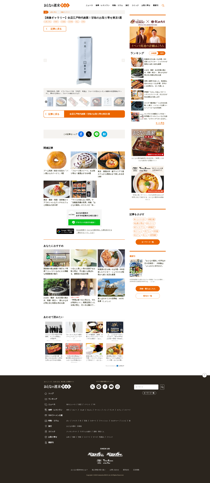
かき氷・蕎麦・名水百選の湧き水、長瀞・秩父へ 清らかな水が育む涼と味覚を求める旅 (56, 300)
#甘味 (83, 21)
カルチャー (115, 421)
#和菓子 (56, 21)
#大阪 (156, 231)
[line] (99, 386)
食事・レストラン (103, 5)
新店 (79, 404)
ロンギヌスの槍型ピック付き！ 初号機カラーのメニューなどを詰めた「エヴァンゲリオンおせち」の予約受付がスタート (155, 116)
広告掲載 (136, 470)
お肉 (67, 437)
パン (105, 410)
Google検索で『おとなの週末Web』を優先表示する (94, 230)
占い (67, 421)
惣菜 (79, 437)
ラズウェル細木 (85, 431)
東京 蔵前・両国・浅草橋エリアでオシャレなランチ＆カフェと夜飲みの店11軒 (56, 202)
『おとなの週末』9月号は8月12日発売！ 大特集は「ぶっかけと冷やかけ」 (154, 263)
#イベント (138, 231)
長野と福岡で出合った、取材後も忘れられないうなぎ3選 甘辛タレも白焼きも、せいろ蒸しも (155, 83)
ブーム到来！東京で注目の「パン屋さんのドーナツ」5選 (56, 172)
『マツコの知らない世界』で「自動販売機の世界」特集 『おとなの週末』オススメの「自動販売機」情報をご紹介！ (83, 202)
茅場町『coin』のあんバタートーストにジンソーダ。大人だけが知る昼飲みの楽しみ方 (155, 94)
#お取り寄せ (47, 21)
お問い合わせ (114, 470)
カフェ (119, 410)
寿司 (67, 410)
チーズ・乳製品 (98, 437)
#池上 (77, 21)
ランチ (111, 410)
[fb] (105, 386)
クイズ (74, 421)
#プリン (148, 231)
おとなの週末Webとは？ (79, 470)
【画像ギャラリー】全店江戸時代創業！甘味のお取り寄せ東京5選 (83, 17)
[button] (45, 60)
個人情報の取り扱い (99, 470)
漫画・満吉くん (99, 431)
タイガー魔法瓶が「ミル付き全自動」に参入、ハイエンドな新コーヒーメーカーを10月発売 (155, 105)
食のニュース (71, 404)
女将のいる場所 (75, 297)
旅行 (127, 5)
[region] (84, 70)
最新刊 (155, 5)
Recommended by (111, 366)
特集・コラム (117, 5)
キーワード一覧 (149, 393)
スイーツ (127, 410)
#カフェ (137, 235)
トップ (51, 393)
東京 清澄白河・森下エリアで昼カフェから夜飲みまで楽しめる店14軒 (111, 174)
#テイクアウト (140, 227)
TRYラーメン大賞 (55, 415)
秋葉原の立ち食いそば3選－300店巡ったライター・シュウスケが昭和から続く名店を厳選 (111, 272)
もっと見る (160, 123)
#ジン (145, 235)
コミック (135, 5)
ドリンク (110, 437)
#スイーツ (150, 223)
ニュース (89, 5)
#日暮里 (63, 21)
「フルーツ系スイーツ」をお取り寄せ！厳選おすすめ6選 (83, 172)
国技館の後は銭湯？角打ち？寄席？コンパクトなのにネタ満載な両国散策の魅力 (56, 271)
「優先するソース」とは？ (85, 232)
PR (94, 404)
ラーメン (98, 410)
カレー (74, 410)
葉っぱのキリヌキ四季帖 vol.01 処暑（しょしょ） (111, 300)
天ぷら (89, 410)
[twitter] (93, 386)
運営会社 (126, 470)
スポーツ (93, 421)
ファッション (103, 421)
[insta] (117, 386)
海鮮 (73, 437)
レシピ (124, 421)
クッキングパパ (71, 431)
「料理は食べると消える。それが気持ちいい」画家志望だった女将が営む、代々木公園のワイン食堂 (83, 302)
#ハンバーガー (140, 219)
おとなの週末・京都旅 (74, 426)
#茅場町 (153, 235)
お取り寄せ (146, 5)
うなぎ (82, 410)
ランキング (52, 399)
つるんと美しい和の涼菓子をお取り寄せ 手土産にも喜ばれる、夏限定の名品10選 (83, 271)
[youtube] (111, 386)
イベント (87, 404)
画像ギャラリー (65, 12)
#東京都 (151, 219)
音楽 (85, 421)
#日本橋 (70, 21)
